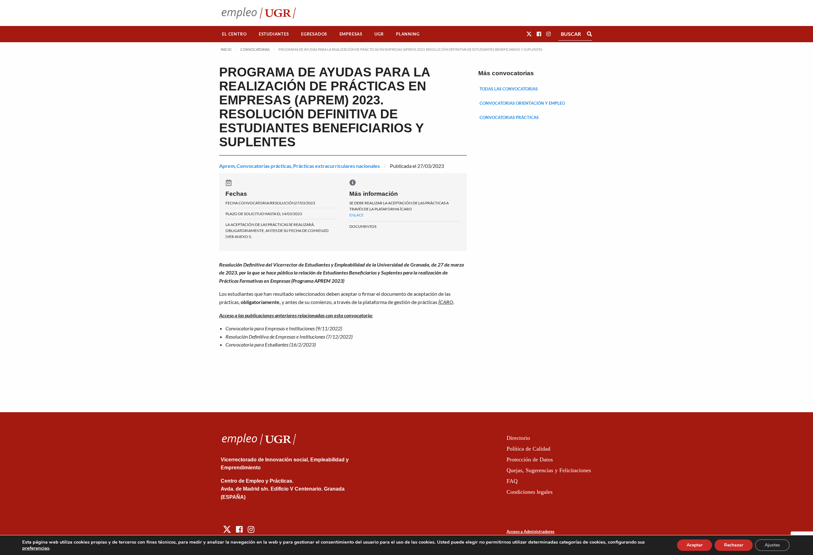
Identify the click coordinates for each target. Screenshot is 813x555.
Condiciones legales (530, 492)
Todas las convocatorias (509, 88)
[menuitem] (234, 34)
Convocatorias (255, 49)
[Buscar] (589, 34)
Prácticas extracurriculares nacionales (336, 166)
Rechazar (733, 545)
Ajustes (772, 545)
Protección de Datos (530, 459)
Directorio (518, 438)
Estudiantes (274, 33)
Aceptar (694, 545)
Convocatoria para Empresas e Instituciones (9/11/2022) (283, 328)
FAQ (512, 481)
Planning (407, 33)
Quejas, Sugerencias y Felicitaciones (549, 470)
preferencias (35, 548)
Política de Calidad (528, 449)
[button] (529, 34)
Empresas (350, 33)
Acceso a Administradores (530, 531)
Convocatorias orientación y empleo (522, 103)
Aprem (227, 166)
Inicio (226, 49)
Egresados (314, 33)
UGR (379, 33)
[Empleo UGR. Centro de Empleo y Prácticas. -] (258, 12)
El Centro (234, 33)
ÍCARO (445, 302)
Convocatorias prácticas (264, 166)
